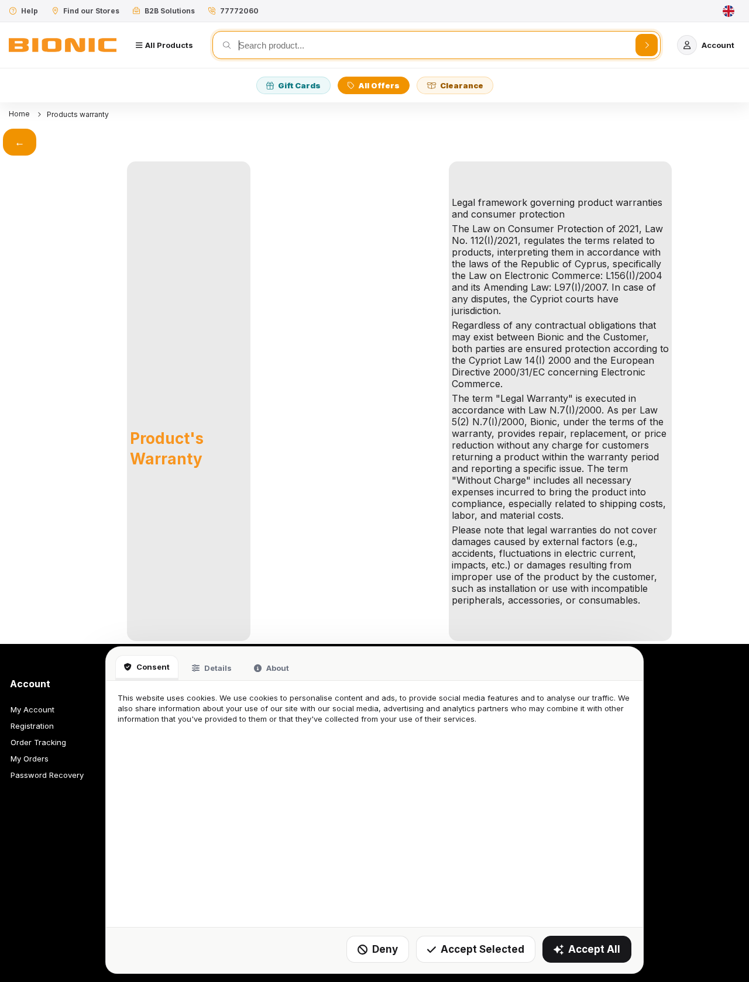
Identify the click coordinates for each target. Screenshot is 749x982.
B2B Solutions (170, 10)
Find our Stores (91, 10)
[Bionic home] (62, 45)
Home (20, 113)
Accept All (594, 949)
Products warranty (78, 114)
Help (29, 10)
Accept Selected (482, 949)
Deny (385, 949)
